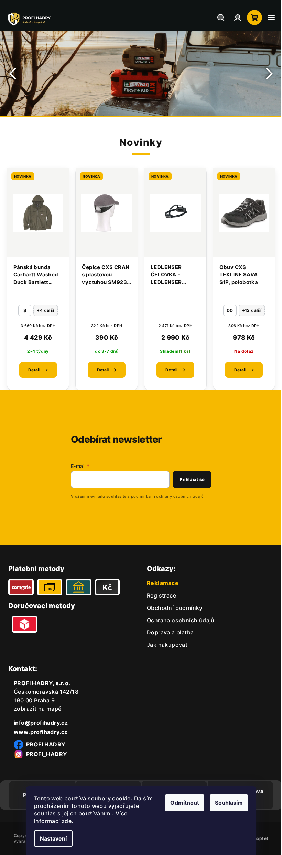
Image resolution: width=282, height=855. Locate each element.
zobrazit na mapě (37, 708)
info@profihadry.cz (41, 722)
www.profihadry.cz (41, 731)
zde (64, 821)
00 (225, 310)
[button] (14, 73)
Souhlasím (226, 802)
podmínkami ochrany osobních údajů (162, 496)
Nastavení (50, 838)
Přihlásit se (186, 479)
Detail (34, 369)
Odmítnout (182, 802)
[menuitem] (159, 595)
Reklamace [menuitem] (160, 583)
